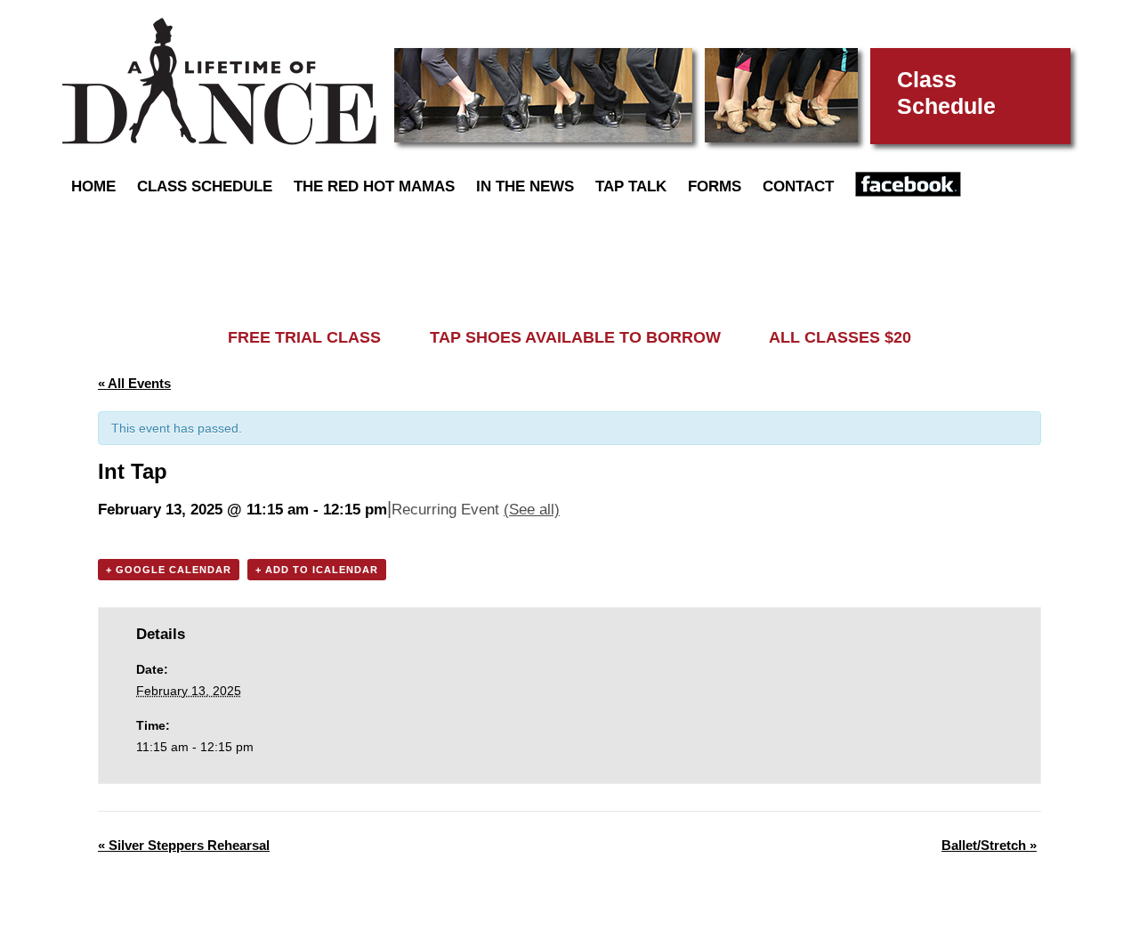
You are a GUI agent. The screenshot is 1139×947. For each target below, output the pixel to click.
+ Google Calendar (168, 569)
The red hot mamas (374, 186)
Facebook (908, 184)
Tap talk (630, 186)
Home (93, 186)
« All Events (134, 383)
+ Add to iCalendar (316, 569)
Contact (798, 186)
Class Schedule (204, 186)
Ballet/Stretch (989, 845)
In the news (525, 186)
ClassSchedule (946, 92)
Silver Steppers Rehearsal (184, 845)
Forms (714, 186)
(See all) (532, 509)
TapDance (219, 81)
